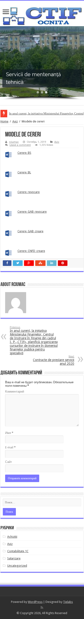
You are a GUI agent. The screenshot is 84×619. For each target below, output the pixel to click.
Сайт (8, 462)
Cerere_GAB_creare (30, 231)
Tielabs (68, 602)
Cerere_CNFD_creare (31, 251)
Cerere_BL (24, 172)
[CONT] (42, 15)
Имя (9, 433)
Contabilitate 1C (17, 551)
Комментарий (14, 391)
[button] (5, 61)
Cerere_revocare (29, 192)
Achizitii (12, 536)
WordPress (35, 602)
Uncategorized (17, 565)
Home (4, 121)
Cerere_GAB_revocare (32, 211)
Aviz (15, 121)
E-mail (10, 447)
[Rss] (42, 607)
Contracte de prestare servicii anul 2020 (53, 360)
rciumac (14, 141)
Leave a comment (20, 145)
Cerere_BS (24, 152)
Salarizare (14, 558)
